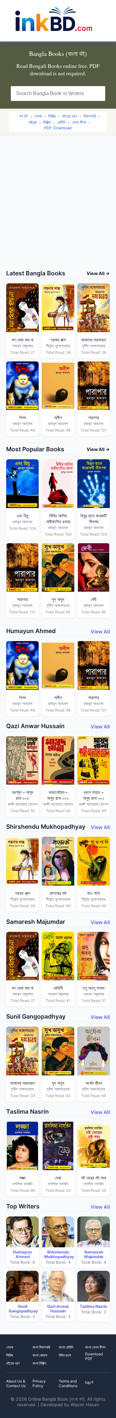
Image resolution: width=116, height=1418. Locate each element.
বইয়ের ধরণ (69, 116)
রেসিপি (61, 122)
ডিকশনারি (90, 116)
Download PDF (94, 1356)
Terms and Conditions (68, 1383)
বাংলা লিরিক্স (39, 1363)
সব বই (23, 116)
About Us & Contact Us (16, 1383)
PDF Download (58, 128)
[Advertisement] (58, 208)
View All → (98, 273)
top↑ (89, 1382)
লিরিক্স (47, 122)
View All (100, 631)
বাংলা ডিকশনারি (41, 1347)
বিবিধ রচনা (65, 1355)
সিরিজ (52, 116)
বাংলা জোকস (39, 1355)
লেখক (38, 116)
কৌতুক (32, 122)
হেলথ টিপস (79, 122)
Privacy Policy (39, 1383)
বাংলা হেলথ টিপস (95, 1347)
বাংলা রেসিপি (66, 1347)
